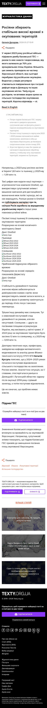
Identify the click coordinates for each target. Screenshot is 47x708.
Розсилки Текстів (9, 648)
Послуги (5, 662)
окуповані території (29, 466)
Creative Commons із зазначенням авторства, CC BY (24, 699)
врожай (6, 466)
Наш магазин (7, 683)
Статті (4, 642)
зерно (15, 466)
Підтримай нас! (8, 680)
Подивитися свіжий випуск (23, 620)
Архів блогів (7, 689)
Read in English (9, 107)
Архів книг (6, 692)
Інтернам (5, 674)
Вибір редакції (8, 651)
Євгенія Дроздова (10, 42)
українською (18, 701)
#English (5, 654)
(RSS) (9, 642)
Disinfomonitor (8, 671)
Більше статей (23, 502)
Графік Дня (6, 686)
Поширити (9, 48)
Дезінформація (8, 668)
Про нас (5, 639)
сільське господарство (13, 469)
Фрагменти (6, 645)
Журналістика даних (10, 659)
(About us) (13, 639)
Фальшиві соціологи (10, 665)
